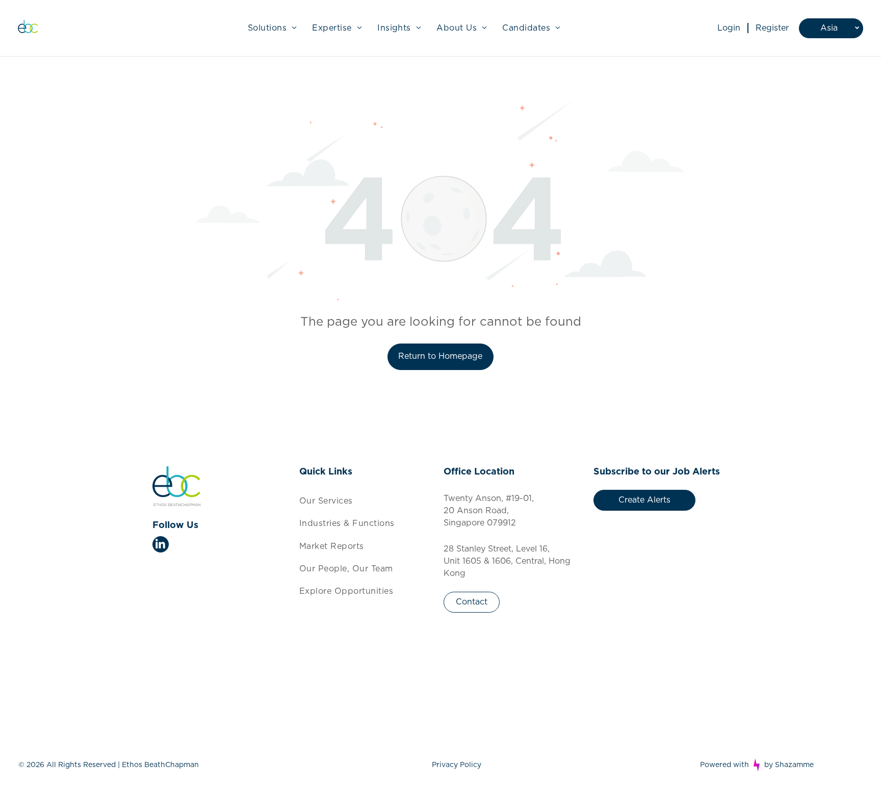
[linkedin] (160, 545)
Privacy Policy (456, 765)
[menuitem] (272, 28)
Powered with (724, 765)
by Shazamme (789, 765)
